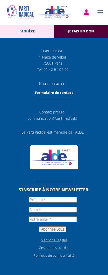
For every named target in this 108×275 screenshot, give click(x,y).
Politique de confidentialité (54, 255)
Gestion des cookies (54, 247)
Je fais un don (81, 31)
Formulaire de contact (54, 92)
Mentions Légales (54, 240)
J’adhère (27, 31)
